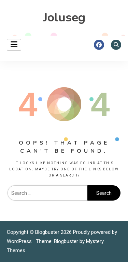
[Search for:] (47, 193)
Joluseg (64, 17)
